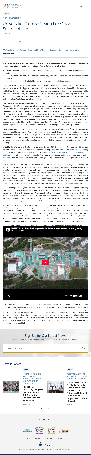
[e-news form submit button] (83, 348)
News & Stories (13, 42)
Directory (59, 438)
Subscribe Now (8, 53)
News (22, 42)
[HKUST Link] (12, 5)
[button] (41, 408)
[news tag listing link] (14, 50)
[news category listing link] (12, 18)
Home (5, 42)
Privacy (28, 438)
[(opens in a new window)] (39, 430)
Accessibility (48, 438)
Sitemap (37, 438)
